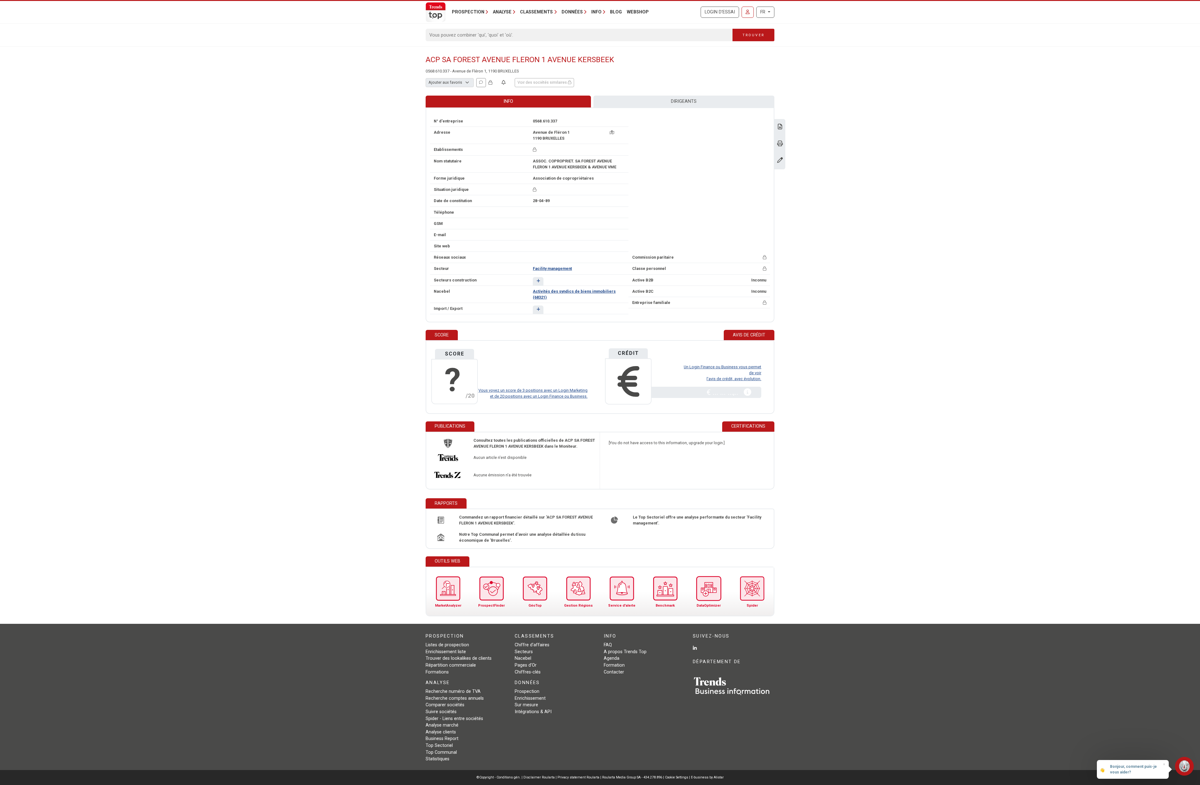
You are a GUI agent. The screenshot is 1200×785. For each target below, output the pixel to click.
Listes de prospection (447, 645)
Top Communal (441, 752)
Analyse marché (442, 725)
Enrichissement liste (446, 651)
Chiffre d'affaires (532, 645)
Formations (437, 672)
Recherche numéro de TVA (453, 691)
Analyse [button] (502, 12)
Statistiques (437, 759)
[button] (538, 281)
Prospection (527, 691)
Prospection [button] (468, 12)
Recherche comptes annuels (455, 698)
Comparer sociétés (445, 705)
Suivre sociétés (441, 711)
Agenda (611, 658)
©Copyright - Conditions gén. (499, 777)
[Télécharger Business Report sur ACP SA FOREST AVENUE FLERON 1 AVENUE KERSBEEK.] (780, 127)
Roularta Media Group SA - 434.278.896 (632, 777)
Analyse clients (441, 732)
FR (763, 12)
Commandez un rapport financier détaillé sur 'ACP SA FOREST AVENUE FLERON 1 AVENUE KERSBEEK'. (526, 520)
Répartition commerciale (451, 665)
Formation (614, 665)
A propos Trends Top (625, 651)
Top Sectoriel (439, 745)
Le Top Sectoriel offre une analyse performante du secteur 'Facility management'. (697, 520)
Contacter (614, 672)
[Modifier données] (780, 160)
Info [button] (596, 12)
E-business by (707, 777)
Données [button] (572, 12)
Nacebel (523, 658)
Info (508, 101)
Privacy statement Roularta (578, 777)
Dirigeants (684, 101)
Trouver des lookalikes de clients (459, 658)
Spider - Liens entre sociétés (454, 718)
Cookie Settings (677, 777)
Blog (616, 12)
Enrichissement (530, 698)
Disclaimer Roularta (539, 777)
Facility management (552, 268)
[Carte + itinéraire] (612, 132)
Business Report (442, 738)
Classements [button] (536, 12)
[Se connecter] (748, 12)
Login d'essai (720, 12)
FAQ (608, 645)
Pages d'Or (526, 665)
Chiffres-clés (528, 672)
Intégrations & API (533, 711)
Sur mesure (526, 705)
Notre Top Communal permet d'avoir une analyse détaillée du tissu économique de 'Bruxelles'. (522, 537)
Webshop (638, 12)
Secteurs (524, 651)
